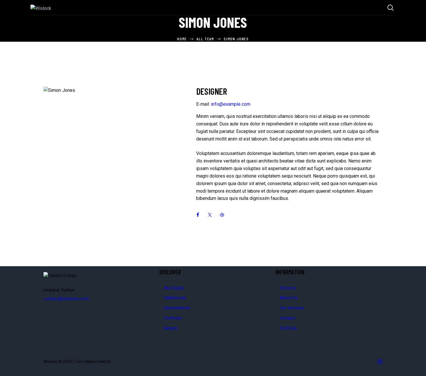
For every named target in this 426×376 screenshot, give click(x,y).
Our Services (292, 308)
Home (182, 38)
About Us (289, 297)
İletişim (171, 328)
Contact (287, 318)
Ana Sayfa (174, 288)
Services (288, 288)
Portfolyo (173, 318)
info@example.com (230, 104)
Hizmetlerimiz (177, 308)
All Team (205, 38)
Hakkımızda (175, 297)
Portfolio (288, 328)
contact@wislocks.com (66, 298)
